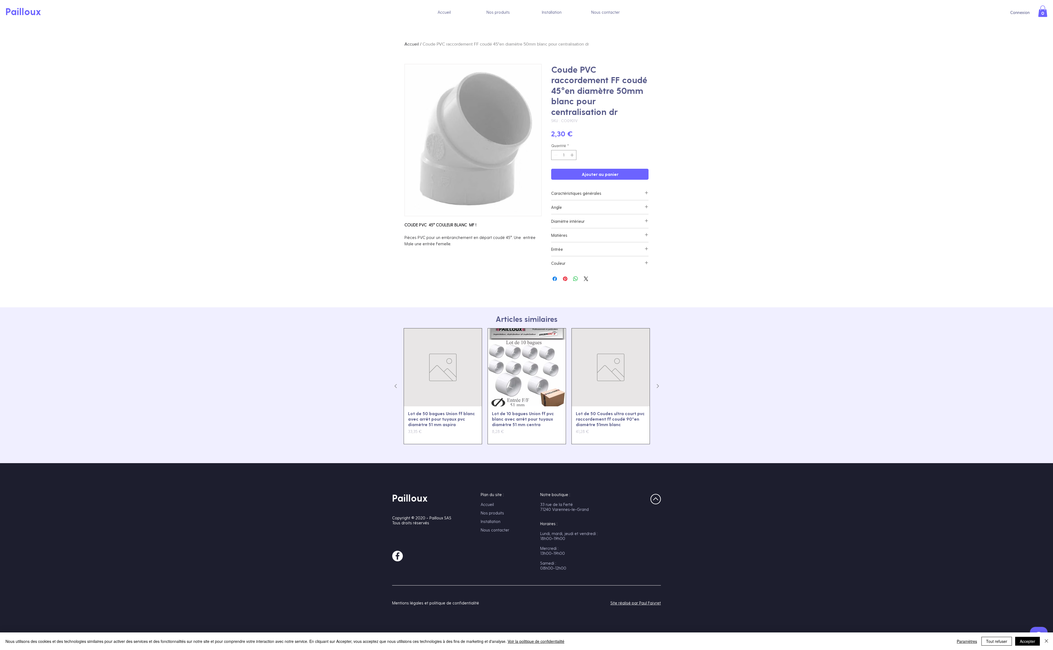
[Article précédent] (395, 386)
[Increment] (572, 155)
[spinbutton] (564, 155)
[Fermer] (1046, 641)
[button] (1043, 11)
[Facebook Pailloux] (397, 556)
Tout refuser (996, 641)
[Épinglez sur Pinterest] (565, 278)
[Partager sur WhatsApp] (575, 278)
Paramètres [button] (967, 641)
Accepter (1027, 641)
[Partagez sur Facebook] (554, 278)
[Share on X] (586, 278)
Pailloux (410, 497)
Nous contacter (495, 529)
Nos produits (492, 512)
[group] (526, 386)
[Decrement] (555, 155)
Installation (490, 521)
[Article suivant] (658, 386)
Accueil (411, 44)
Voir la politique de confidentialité (536, 641)
